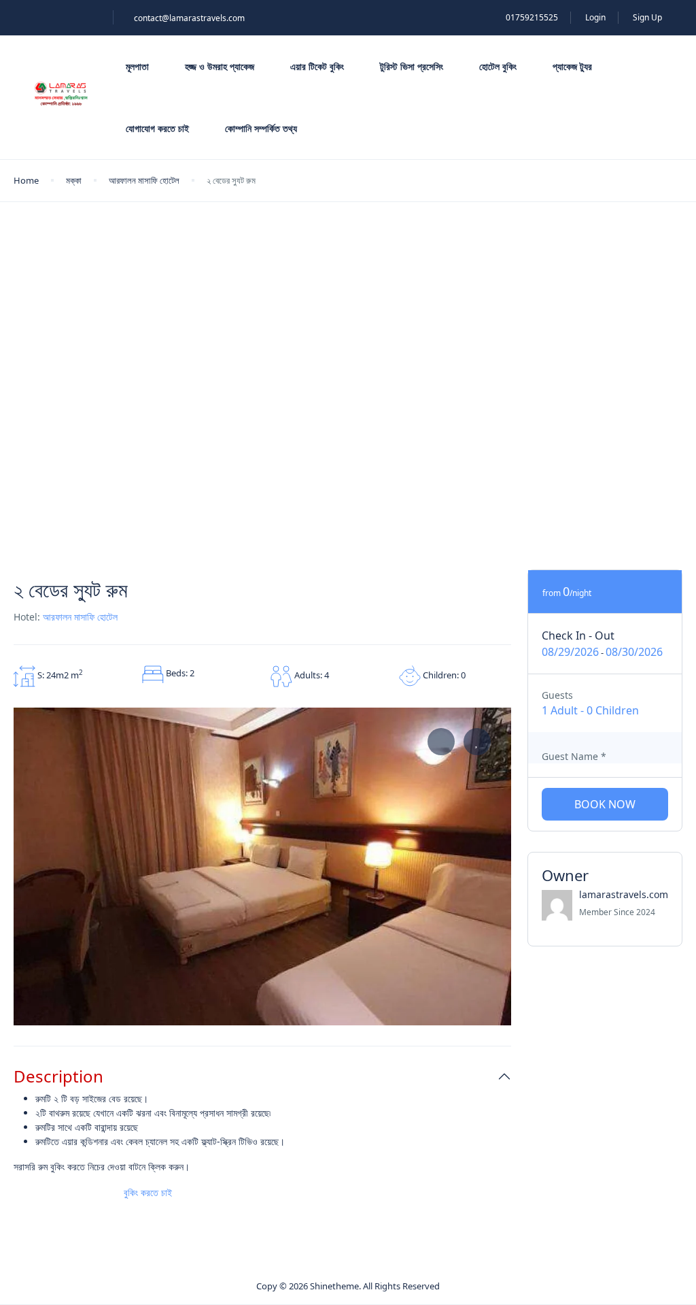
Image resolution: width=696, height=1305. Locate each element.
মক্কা (74, 180)
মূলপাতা (137, 66)
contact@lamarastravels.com (189, 18)
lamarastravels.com (623, 894)
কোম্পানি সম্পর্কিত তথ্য (261, 128)
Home (26, 180)
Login (595, 17)
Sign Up (647, 17)
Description (58, 1077)
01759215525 (532, 17)
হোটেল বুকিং (498, 66)
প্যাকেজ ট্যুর (572, 66)
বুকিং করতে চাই (149, 1192)
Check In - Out (578, 635)
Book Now (605, 804)
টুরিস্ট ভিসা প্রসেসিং (411, 66)
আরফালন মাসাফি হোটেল (144, 180)
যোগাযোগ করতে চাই (157, 128)
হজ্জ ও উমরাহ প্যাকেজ (219, 66)
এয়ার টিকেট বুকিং (317, 66)
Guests (557, 695)
